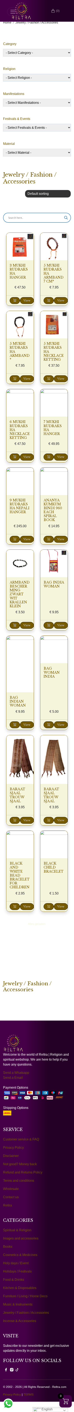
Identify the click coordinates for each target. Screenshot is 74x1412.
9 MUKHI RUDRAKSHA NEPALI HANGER (19, 506)
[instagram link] (12, 1369)
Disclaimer (11, 1156)
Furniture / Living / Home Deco (25, 1296)
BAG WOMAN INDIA (52, 672)
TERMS (28, 1394)
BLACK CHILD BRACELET (54, 867)
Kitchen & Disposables (19, 1288)
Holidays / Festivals (17, 1271)
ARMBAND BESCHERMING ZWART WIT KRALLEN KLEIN (20, 594)
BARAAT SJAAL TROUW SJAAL (17, 795)
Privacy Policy (13, 1147)
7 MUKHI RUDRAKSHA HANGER (53, 428)
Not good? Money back (20, 1164)
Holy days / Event (16, 1263)
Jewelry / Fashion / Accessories (36, 22)
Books (7, 1246)
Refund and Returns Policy (22, 1172)
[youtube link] (17, 1369)
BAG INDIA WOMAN (54, 584)
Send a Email (13, 1077)
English (47, 1409)
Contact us (11, 1197)
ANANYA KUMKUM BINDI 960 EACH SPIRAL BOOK (53, 510)
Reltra (7, 1205)
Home (7, 22)
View (26, 300)
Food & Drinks (13, 1279)
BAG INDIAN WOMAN (18, 701)
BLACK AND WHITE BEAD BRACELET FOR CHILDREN (20, 875)
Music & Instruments (17, 1304)
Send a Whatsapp (16, 1072)
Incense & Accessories (19, 1321)
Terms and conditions (18, 1180)
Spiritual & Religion (17, 1230)
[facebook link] (6, 1369)
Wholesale (11, 1189)
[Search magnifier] (66, 218)
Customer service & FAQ (21, 1139)
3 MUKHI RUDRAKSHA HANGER (19, 271)
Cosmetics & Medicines (20, 1255)
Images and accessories (20, 1238)
